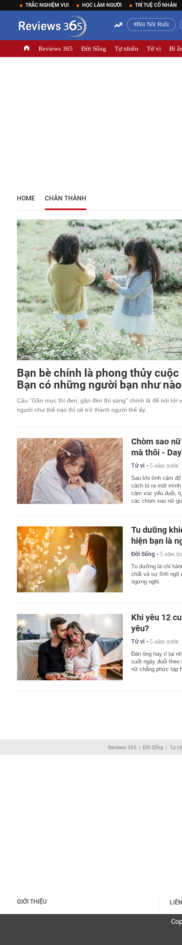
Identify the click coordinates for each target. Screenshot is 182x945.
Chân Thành (65, 198)
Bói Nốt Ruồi (153, 24)
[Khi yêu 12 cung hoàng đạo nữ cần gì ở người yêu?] (70, 647)
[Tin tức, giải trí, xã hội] (52, 28)
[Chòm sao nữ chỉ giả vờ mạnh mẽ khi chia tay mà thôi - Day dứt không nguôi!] (70, 471)
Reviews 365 (56, 48)
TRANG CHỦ (26, 48)
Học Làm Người (101, 5)
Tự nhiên (126, 48)
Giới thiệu (32, 901)
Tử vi (154, 48)
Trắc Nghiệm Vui (47, 5)
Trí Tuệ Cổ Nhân (156, 5)
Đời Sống (93, 48)
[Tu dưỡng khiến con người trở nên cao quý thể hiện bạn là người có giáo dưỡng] (70, 559)
